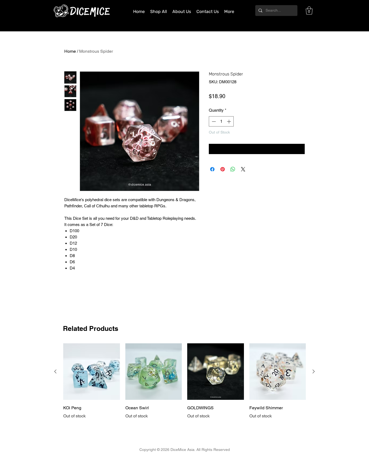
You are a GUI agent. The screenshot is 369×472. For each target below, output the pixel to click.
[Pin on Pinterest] (222, 169)
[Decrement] (213, 122)
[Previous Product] (55, 371)
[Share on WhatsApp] (233, 169)
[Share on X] (243, 169)
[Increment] (229, 122)
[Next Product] (313, 371)
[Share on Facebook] (212, 169)
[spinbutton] (221, 122)
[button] (309, 10)
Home (70, 51)
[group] (184, 381)
